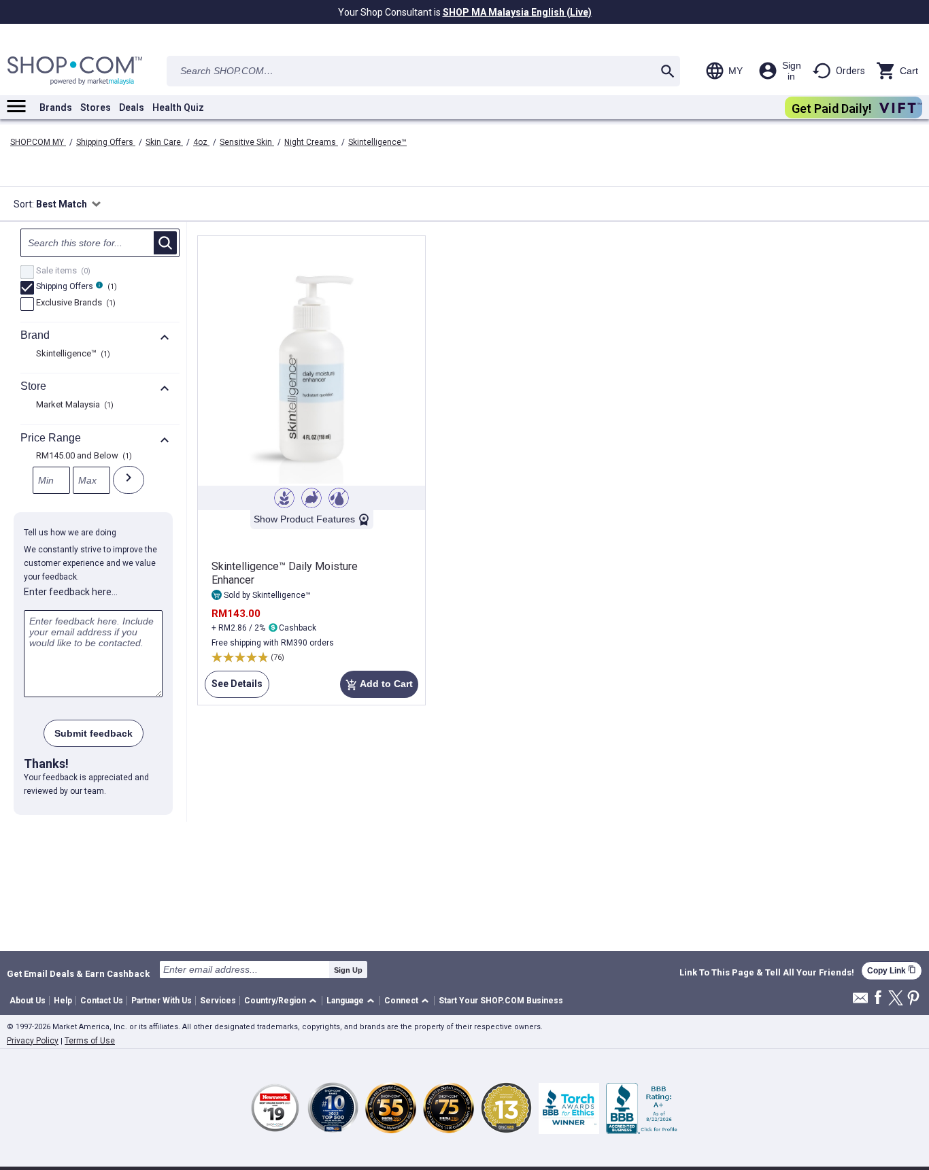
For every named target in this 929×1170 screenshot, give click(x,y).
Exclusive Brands (74, 303)
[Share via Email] (860, 1001)
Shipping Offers (105, 142)
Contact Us (101, 1000)
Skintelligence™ (377, 142)
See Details (234, 688)
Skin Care (164, 142)
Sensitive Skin (247, 142)
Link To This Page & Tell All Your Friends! (766, 972)
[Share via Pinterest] (913, 998)
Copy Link (891, 970)
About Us (28, 1000)
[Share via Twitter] (895, 998)
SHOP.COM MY (38, 142)
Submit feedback (93, 733)
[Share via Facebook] (878, 998)
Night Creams (311, 142)
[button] (282, 1001)
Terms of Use (90, 1041)
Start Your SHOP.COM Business (501, 1000)
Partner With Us (161, 1000)
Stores (95, 107)
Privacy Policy (32, 1041)
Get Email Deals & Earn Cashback (78, 973)
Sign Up (348, 970)
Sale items (61, 271)
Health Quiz (178, 107)
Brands (55, 107)
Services (218, 1000)
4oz (201, 142)
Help (63, 1000)
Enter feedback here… (71, 592)
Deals (131, 107)
